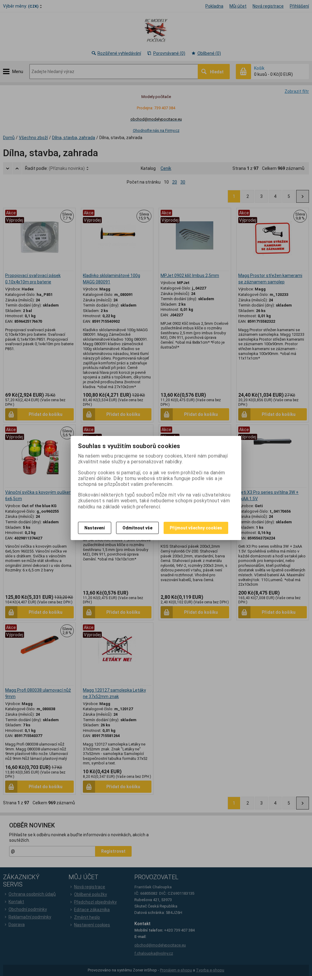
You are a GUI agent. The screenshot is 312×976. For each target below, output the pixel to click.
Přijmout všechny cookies (196, 527)
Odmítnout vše (137, 527)
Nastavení (94, 527)
